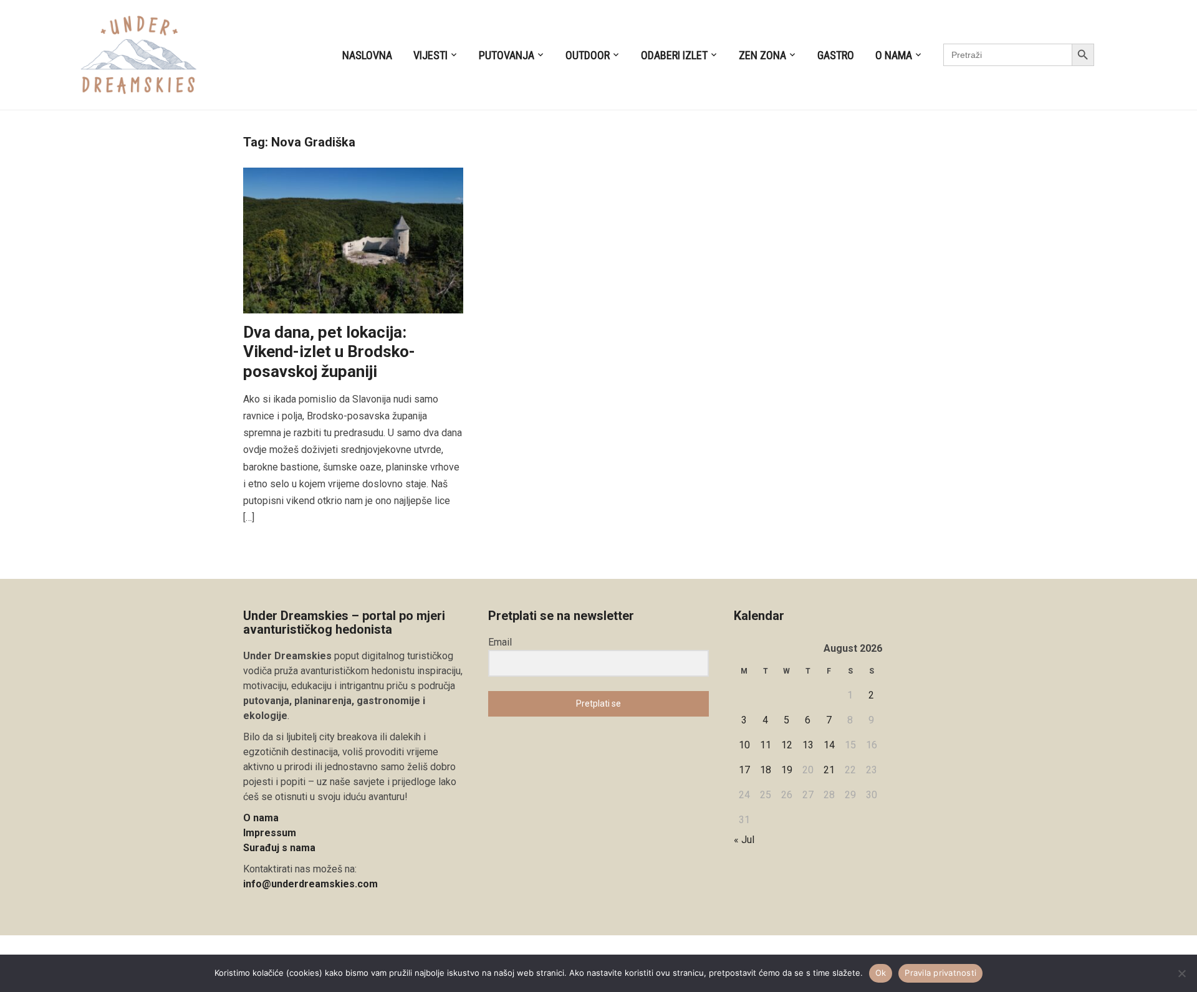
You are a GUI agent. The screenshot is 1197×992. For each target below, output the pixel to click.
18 (765, 770)
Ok (881, 973)
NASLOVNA (367, 55)
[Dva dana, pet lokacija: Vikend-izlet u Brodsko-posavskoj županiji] (353, 240)
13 (808, 745)
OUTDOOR (587, 55)
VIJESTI (430, 55)
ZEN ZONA (762, 55)
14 (829, 745)
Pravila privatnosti (940, 973)
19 (786, 770)
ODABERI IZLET (674, 55)
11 (765, 745)
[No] (1181, 973)
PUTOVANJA (506, 55)
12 (786, 745)
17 (744, 770)
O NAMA (893, 55)
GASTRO (835, 55)
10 (744, 745)
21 (829, 770)
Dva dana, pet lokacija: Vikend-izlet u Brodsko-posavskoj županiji (329, 351)
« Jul (744, 840)
